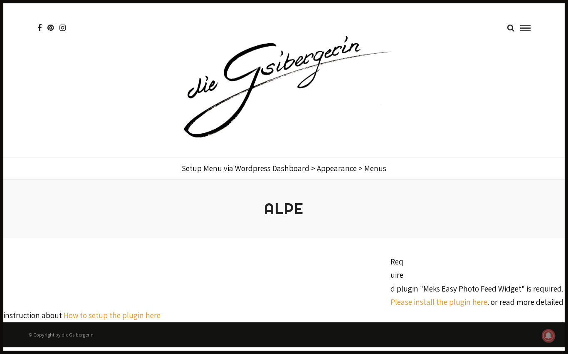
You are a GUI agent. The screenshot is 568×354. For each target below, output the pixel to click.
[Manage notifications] (548, 335)
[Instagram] (62, 28)
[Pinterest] (50, 28)
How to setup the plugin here (112, 315)
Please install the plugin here (438, 302)
